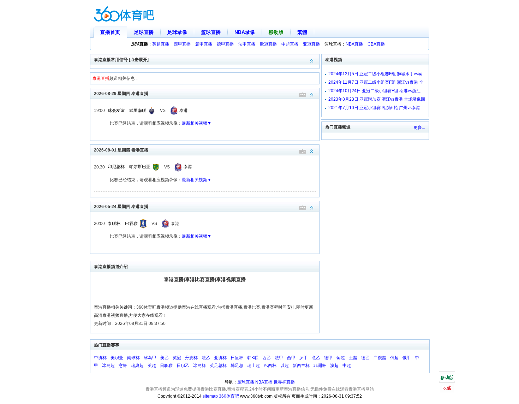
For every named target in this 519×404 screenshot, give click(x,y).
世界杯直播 (284, 382)
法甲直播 (246, 44)
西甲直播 (182, 44)
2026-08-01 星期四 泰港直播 (121, 150)
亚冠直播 (311, 44)
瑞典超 (137, 365)
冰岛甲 (150, 357)
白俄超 (380, 357)
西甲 (291, 357)
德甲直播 (225, 44)
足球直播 (144, 32)
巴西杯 (270, 365)
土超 (353, 357)
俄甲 (406, 357)
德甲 (328, 357)
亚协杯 (220, 357)
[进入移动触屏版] (447, 377)
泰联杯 (114, 223)
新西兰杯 (301, 365)
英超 (152, 365)
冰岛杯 (199, 365)
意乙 (316, 357)
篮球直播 (211, 32)
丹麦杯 (191, 357)
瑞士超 (253, 365)
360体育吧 (229, 396)
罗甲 (303, 357)
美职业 (117, 357)
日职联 (166, 365)
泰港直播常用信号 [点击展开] (121, 59)
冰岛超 (108, 365)
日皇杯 (237, 357)
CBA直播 (376, 44)
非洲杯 (320, 365)
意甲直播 (203, 44)
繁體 (302, 32)
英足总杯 (218, 365)
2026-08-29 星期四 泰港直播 (121, 93)
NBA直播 (354, 44)
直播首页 (110, 32)
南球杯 (133, 357)
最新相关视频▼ (196, 123)
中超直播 (289, 44)
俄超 (394, 357)
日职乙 (183, 365)
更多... (419, 127)
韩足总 (237, 365)
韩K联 (252, 357)
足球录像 (177, 32)
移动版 (276, 32)
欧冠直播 (268, 44)
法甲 (279, 357)
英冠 (177, 357)
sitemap (210, 396)
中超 (346, 365)
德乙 (365, 357)
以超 (284, 365)
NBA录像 (244, 32)
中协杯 (100, 357)
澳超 (334, 365)
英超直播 (160, 44)
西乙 (266, 357)
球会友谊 (116, 110)
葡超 (340, 357)
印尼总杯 (116, 166)
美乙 (164, 357)
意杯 (123, 365)
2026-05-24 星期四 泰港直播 (121, 206)
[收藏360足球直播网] (447, 387)
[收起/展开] (312, 95)
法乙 (206, 357)
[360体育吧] (124, 12)
